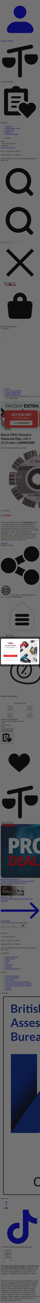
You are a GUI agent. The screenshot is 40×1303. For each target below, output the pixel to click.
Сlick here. (10, 659)
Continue (10, 655)
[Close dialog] (37, 640)
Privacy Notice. (16, 660)
